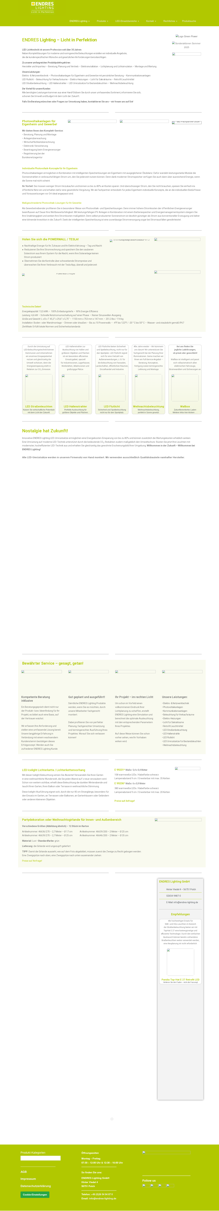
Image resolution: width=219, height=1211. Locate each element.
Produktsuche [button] (189, 21)
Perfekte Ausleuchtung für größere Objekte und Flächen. (75, 411)
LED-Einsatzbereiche (126, 21)
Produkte (101, 21)
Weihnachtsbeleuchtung (148, 406)
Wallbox (185, 406)
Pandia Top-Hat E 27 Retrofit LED (180, 980)
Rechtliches (169, 21)
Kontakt (150, 21)
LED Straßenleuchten (38, 406)
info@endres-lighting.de (102, 1198)
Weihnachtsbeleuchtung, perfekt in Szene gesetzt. (148, 411)
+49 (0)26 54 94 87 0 (102, 1194)
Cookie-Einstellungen (35, 1194)
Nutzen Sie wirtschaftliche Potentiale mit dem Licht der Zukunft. (39, 411)
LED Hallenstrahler (75, 406)
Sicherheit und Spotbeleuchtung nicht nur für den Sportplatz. (112, 411)
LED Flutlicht (112, 406)
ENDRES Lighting (78, 21)
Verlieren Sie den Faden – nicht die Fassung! (180, 982)
